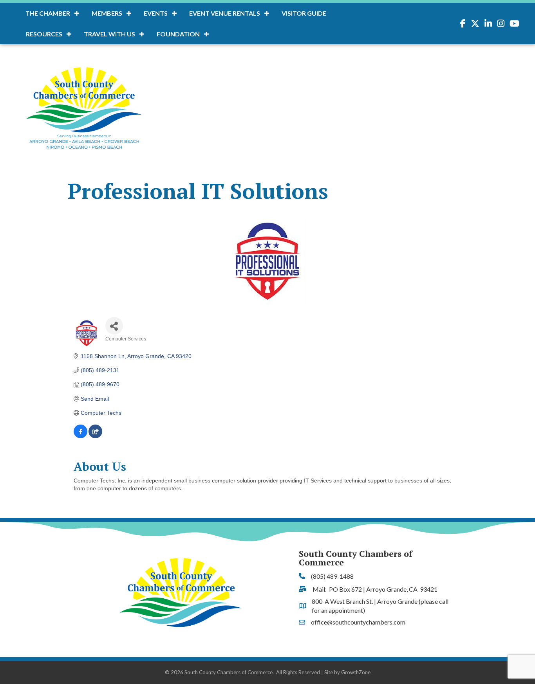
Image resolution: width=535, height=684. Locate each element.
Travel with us (109, 34)
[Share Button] (114, 326)
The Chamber (47, 13)
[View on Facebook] (80, 436)
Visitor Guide (304, 13)
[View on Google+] (95, 436)
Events (156, 13)
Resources (44, 34)
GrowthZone (356, 672)
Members (107, 13)
